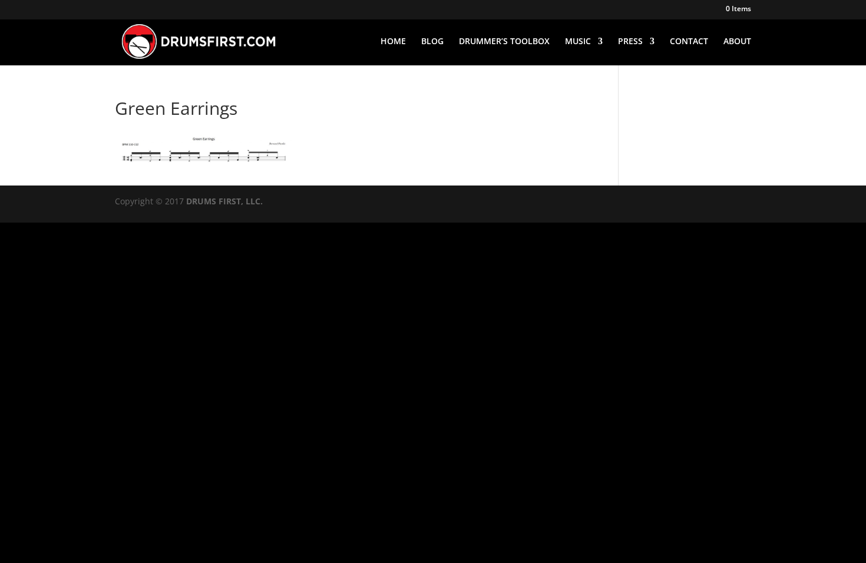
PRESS (630, 42)
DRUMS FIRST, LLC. (224, 201)
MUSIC (578, 42)
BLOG (432, 42)
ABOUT (737, 42)
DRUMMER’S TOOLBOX (504, 42)
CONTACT (689, 42)
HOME (393, 42)
